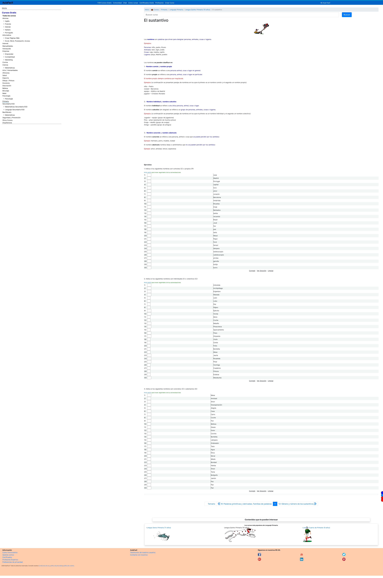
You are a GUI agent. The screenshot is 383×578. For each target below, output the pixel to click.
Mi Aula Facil (325, 3)
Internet (5, 43)
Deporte (5, 78)
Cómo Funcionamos (9, 552)
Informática (6, 35)
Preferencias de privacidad (12, 562)
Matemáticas (10, 68)
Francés (8, 24)
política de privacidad (56, 565)
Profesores (159, 3)
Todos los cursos (9, 16)
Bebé (4, 93)
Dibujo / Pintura (8, 81)
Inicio (4, 8)
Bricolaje (5, 91)
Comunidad (117, 3)
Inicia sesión (147, 172)
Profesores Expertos (10, 560)
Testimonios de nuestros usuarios (142, 552)
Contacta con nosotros (139, 555)
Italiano (8, 30)
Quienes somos (8, 555)
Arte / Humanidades (10, 70)
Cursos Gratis (9, 12)
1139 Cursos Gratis (104, 3)
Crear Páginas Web (12, 38)
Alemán (8, 27)
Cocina (5, 62)
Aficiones (5, 73)
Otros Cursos (7, 120)
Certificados (7, 557)
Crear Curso (169, 3)
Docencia (6, 83)
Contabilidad (10, 57)
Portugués (9, 33)
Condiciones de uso (44, 565)
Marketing (9, 60)
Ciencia (5, 65)
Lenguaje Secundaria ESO (14, 110)
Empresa (5, 51)
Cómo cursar (133, 3)
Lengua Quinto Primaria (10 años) (197, 10)
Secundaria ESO (8, 104)
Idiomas (5, 18)
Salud (4, 75)
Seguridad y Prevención (11, 118)
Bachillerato (6, 112)
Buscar (347, 14)
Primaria (5, 101)
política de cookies (69, 565)
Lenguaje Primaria (176, 10)
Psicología (6, 96)
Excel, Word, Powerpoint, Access (17, 41)
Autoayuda (6, 49)
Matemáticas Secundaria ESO (16, 107)
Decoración (6, 86)
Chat (125, 3)
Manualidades (7, 46)
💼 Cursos (155, 10)
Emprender (9, 54)
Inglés (7, 21)
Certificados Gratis (147, 3)
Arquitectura (7, 123)
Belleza (5, 88)
